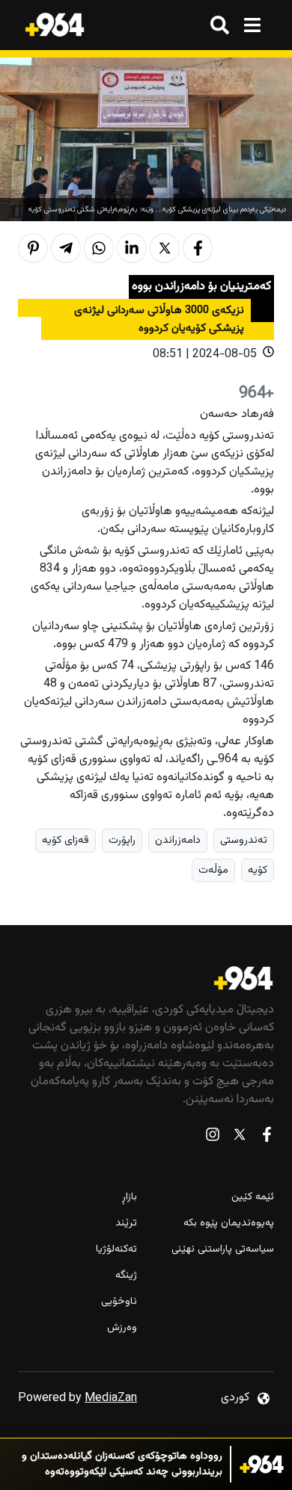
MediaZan (111, 1398)
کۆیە (257, 870)
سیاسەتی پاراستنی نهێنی (222, 1250)
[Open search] (220, 25)
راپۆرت (122, 840)
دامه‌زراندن (178, 840)
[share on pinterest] (33, 248)
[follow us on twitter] (239, 1138)
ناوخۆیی (119, 1302)
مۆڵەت (213, 870)
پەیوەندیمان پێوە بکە (228, 1223)
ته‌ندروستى (243, 840)
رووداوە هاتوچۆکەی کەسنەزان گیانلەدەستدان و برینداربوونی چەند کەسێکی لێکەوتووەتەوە (122, 1464)
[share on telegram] (66, 248)
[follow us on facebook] (266, 1138)
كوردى (235, 1397)
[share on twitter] (165, 248)
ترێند (126, 1223)
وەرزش (122, 1328)
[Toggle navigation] (252, 25)
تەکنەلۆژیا (116, 1250)
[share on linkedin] (132, 248)
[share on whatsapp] (99, 248)
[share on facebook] (198, 248)
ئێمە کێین (252, 1197)
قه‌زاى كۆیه (65, 840)
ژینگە (126, 1276)
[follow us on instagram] (212, 1138)
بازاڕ (129, 1197)
